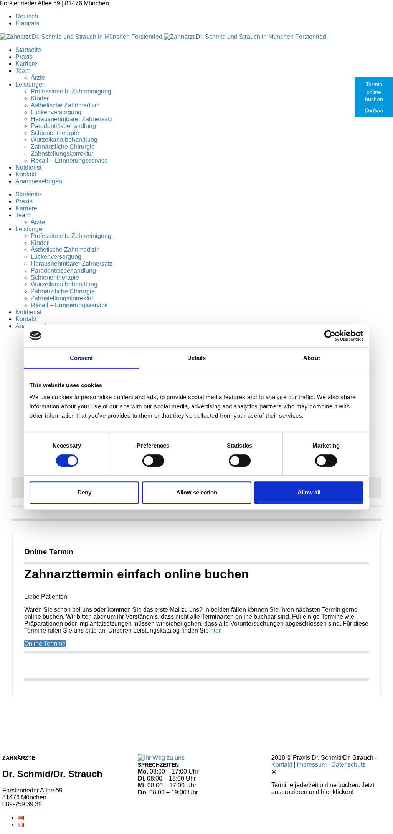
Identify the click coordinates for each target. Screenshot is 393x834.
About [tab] (311, 358)
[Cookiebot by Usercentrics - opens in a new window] (329, 335)
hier (215, 630)
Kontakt (281, 764)
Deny (84, 492)
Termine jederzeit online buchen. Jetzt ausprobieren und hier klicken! (322, 788)
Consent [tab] (81, 358)
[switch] (153, 460)
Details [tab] (196, 358)
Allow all (308, 492)
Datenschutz (348, 764)
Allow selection (196, 492)
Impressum (312, 764)
